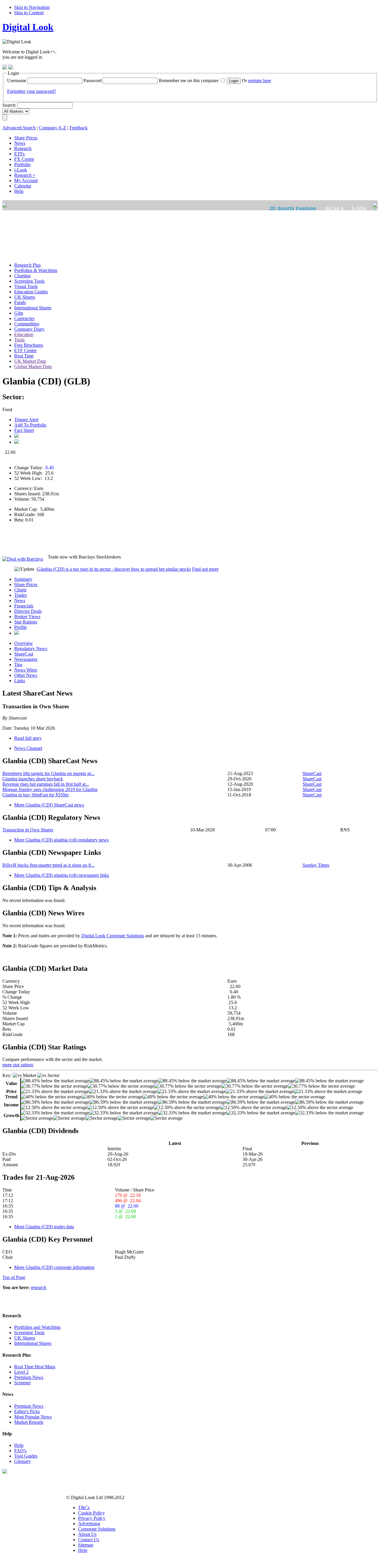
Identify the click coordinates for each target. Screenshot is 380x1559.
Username (16, 80)
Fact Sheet (24, 430)
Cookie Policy (91, 1512)
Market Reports (28, 1422)
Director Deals (28, 611)
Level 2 (21, 1372)
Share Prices (25, 584)
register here (259, 80)
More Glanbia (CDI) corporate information (54, 1267)
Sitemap (85, 1544)
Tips (18, 664)
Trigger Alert (26, 419)
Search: (9, 105)
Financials (23, 605)
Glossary (22, 1461)
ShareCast (23, 653)
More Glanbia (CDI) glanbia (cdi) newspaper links (61, 875)
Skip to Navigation (32, 7)
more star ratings (17, 1064)
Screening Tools (29, 1332)
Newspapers (25, 659)
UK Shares (24, 1337)
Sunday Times (316, 865)
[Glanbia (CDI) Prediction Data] (16, 633)
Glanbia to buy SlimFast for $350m (35, 794)
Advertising (89, 1523)
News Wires (25, 669)
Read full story (28, 738)
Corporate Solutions (96, 1528)
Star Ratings (25, 621)
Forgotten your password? (31, 91)
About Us (87, 1534)
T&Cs (84, 1507)
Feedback (78, 127)
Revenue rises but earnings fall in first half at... (45, 784)
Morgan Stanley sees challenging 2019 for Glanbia (49, 789)
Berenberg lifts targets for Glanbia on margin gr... (48, 773)
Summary (23, 579)
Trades (20, 595)
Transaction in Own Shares (27, 829)
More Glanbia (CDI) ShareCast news (49, 804)
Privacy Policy (91, 1518)
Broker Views (27, 616)
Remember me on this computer (188, 80)
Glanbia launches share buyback (32, 778)
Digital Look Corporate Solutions (112, 935)
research (38, 1287)
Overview (23, 643)
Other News (25, 675)
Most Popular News (33, 1416)
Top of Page (13, 1277)
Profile (20, 627)
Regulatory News (30, 648)
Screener (22, 1382)
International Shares (32, 1343)
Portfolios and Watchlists (37, 1327)
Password (92, 80)
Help (18, 1445)
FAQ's (20, 1450)
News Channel (28, 748)
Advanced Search (19, 127)
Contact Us (88, 1539)
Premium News (28, 1377)
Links (19, 680)
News (19, 600)
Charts (20, 589)
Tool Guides (25, 1455)
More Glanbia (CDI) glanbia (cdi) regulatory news (61, 839)
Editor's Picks (27, 1411)
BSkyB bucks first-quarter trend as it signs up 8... (48, 865)
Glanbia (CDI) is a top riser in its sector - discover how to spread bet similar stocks (114, 569)
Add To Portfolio (30, 424)
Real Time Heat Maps (34, 1366)
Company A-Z (52, 127)
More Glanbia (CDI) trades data (44, 1226)
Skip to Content (29, 12)
